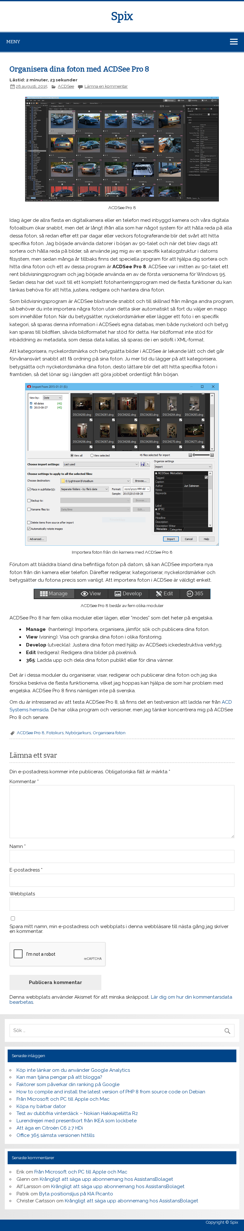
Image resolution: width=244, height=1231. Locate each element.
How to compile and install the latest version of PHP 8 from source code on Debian (111, 1092)
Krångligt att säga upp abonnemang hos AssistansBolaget (106, 1179)
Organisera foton (109, 732)
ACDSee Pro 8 (30, 732)
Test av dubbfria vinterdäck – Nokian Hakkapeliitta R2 (77, 1113)
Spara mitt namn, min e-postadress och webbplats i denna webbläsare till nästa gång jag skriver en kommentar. (119, 929)
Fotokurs (55, 732)
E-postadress (26, 870)
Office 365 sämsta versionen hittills (55, 1135)
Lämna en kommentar (106, 86)
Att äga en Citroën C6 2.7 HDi (50, 1128)
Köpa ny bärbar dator (41, 1106)
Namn (18, 846)
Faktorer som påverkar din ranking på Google (68, 1084)
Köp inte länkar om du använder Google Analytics (73, 1070)
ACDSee (66, 86)
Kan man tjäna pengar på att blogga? (59, 1077)
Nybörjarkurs (78, 732)
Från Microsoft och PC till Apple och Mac (63, 1099)
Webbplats (22, 894)
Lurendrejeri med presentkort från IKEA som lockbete (77, 1121)
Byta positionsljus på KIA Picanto (76, 1194)
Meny (13, 41)
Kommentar (24, 781)
